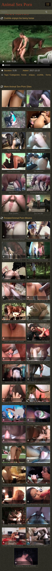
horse (23, 75)
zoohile (40, 75)
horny (48, 75)
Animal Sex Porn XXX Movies (16, 5)
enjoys (32, 75)
